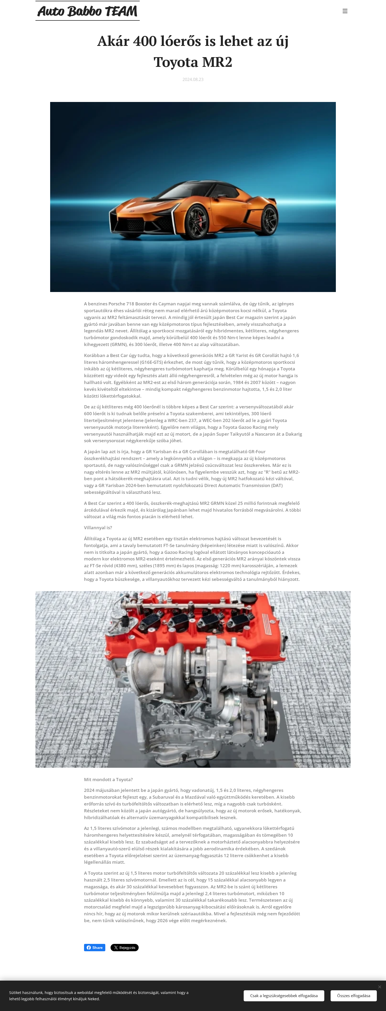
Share (97, 947)
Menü (347, 11)
